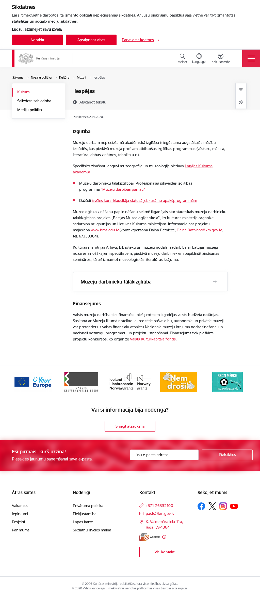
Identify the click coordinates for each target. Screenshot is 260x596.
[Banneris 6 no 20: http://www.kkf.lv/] (81, 381)
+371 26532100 (159, 505)
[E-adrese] (149, 537)
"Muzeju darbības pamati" (123, 189)
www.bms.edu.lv (105, 230)
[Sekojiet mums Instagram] (223, 506)
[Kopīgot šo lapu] (241, 102)
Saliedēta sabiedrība (34, 100)
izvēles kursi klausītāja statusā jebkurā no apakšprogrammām (144, 200)
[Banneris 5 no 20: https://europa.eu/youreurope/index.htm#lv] (32, 381)
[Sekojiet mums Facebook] (201, 506)
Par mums (20, 530)
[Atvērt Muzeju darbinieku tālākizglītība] (214, 282)
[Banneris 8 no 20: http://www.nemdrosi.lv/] (179, 381)
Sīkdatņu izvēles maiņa (92, 530)
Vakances (20, 505)
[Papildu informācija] (164, 537)
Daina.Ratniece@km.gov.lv (199, 230)
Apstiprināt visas (91, 39)
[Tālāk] (240, 381)
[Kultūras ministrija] (39, 58)
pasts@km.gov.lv (160, 513)
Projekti (18, 521)
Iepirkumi (20, 513)
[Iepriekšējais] (20, 381)
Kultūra (23, 92)
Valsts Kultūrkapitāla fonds (153, 339)
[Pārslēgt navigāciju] (251, 58)
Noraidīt (37, 39)
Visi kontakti (165, 551)
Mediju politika (29, 109)
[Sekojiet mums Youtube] (234, 506)
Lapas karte (83, 521)
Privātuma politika (88, 505)
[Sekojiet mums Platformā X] (212, 506)
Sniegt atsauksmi (130, 426)
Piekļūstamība (84, 513)
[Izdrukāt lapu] (241, 89)
